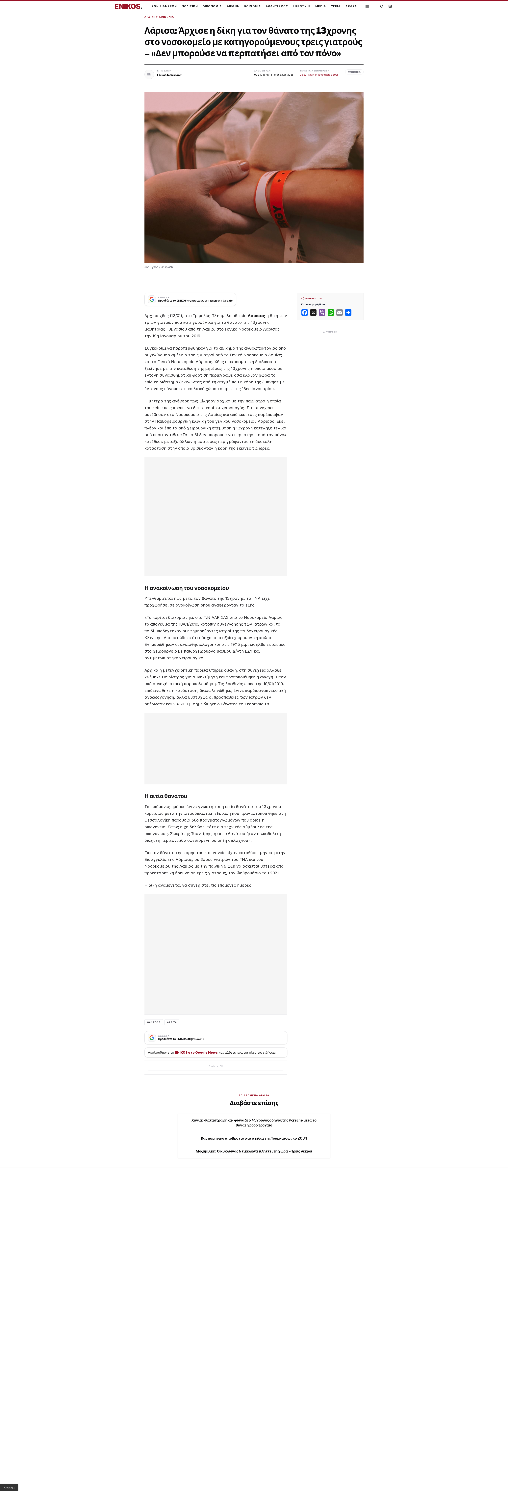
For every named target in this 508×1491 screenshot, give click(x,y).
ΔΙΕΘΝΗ (233, 6)
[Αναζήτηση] (381, 6)
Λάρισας (256, 315)
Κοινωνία (166, 16)
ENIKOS (128, 6)
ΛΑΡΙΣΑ (172, 1022)
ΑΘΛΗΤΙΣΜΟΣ (277, 6)
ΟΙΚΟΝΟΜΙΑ (212, 6)
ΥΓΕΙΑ (336, 6)
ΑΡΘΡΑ (351, 6)
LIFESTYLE (302, 6)
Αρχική (149, 16)
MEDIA (320, 6)
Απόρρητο (9, 1487)
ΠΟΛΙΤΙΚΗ (190, 6)
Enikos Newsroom (170, 75)
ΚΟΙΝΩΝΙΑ (252, 6)
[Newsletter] (390, 6)
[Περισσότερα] (367, 6)
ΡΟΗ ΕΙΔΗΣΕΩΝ (164, 6)
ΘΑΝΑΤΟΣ (153, 1022)
